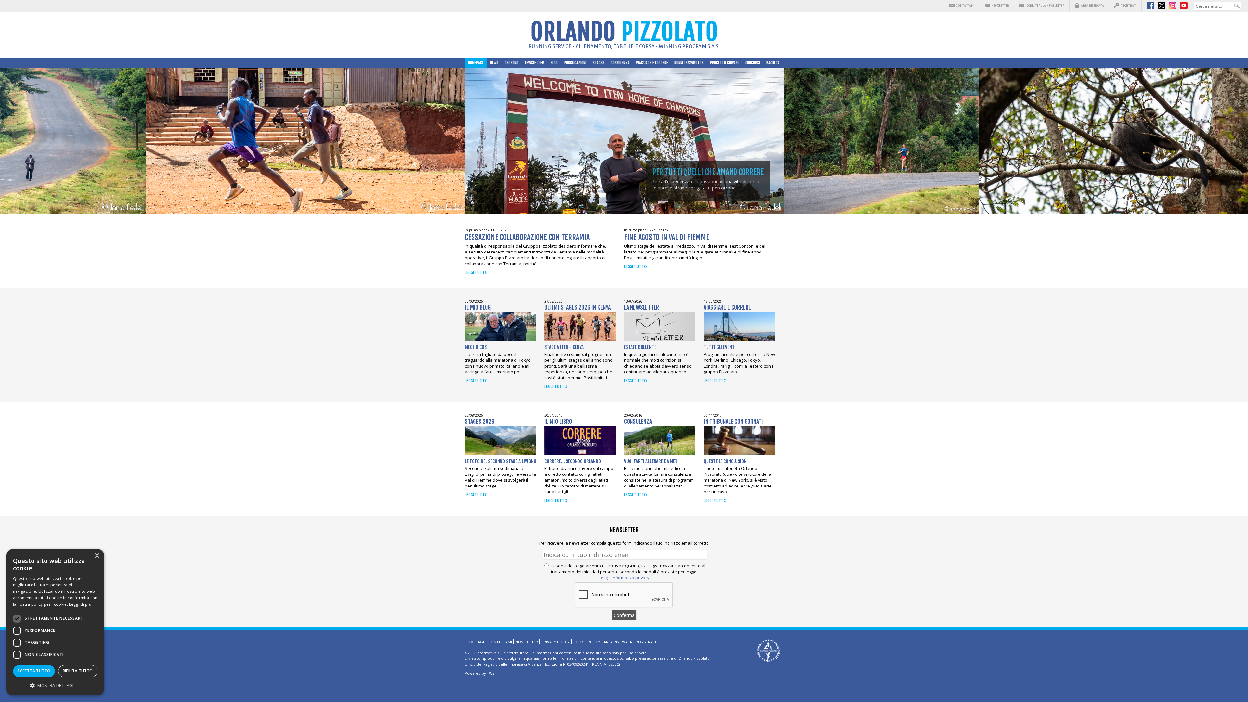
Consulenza (620, 62)
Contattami (965, 5)
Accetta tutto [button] (33, 671)
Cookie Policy (586, 641)
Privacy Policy (555, 641)
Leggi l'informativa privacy (624, 577)
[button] (55, 685)
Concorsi (752, 62)
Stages (598, 62)
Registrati (1129, 5)
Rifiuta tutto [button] (78, 671)
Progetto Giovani (724, 62)
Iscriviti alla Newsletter (1045, 5)
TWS (490, 673)
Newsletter (1000, 5)
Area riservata (1092, 5)
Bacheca (773, 62)
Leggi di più (80, 604)
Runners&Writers (689, 62)
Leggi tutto (476, 272)
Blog (554, 62)
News (494, 62)
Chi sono (511, 62)
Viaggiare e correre (652, 62)
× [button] (96, 555)
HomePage (476, 62)
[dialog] (55, 622)
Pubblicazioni (575, 62)
